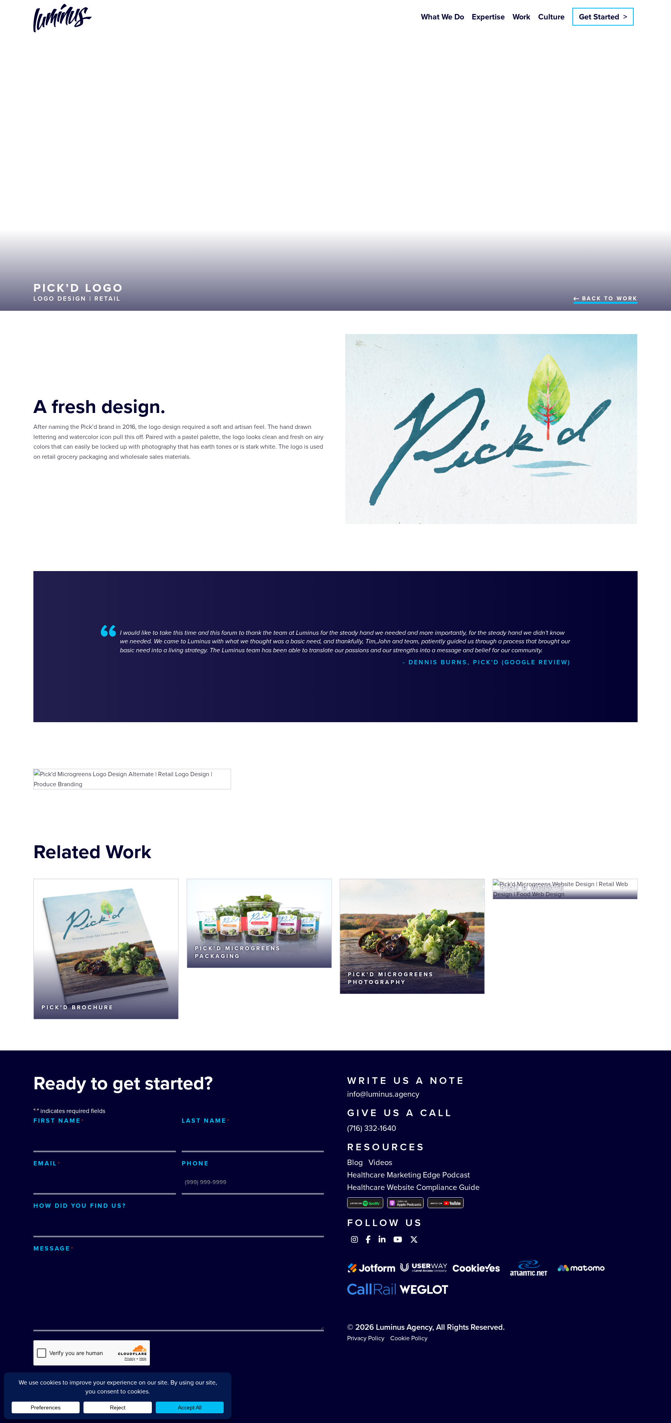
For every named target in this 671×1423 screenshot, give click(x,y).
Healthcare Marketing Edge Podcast (408, 1175)
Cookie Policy (409, 1338)
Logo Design (60, 298)
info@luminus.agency (383, 1094)
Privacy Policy (365, 1338)
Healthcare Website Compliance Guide (413, 1187)
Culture (551, 17)
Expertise (488, 17)
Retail (107, 298)
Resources (386, 1146)
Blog (355, 1162)
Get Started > (603, 17)
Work (521, 17)
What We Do (442, 17)
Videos (380, 1162)
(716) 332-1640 (371, 1128)
